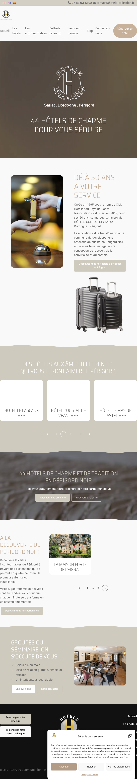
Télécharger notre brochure (15, 719)
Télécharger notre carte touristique (15, 731)
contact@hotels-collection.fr (115, 2)
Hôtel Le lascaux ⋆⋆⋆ (21, 413)
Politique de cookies (90, 774)
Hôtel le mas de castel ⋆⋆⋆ (115, 413)
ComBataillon (32, 769)
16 (97, 587)
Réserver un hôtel (125, 31)
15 (81, 433)
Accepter (64, 766)
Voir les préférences (119, 766)
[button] (130, 736)
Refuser (91, 766)
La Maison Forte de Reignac (70, 567)
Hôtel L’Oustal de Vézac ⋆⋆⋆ (68, 413)
